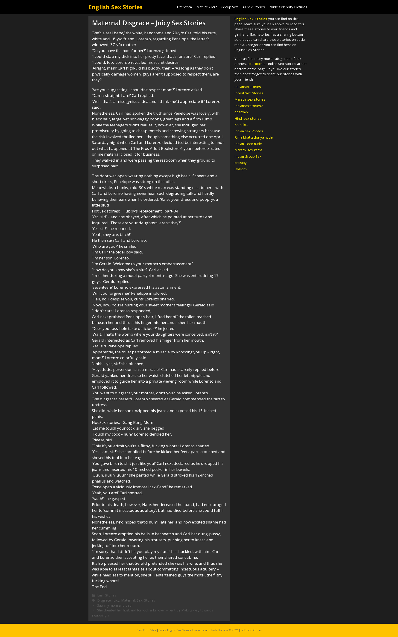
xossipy (240, 162)
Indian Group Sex (247, 156)
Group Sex (229, 7)
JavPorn (240, 169)
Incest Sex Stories (248, 93)
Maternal (128, 600)
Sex (139, 600)
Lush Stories (106, 595)
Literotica (184, 7)
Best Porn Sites (146, 630)
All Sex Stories (254, 7)
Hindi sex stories (247, 118)
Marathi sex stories (249, 99)
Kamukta (241, 124)
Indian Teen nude (248, 143)
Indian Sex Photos (248, 131)
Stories (149, 600)
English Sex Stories (115, 7)
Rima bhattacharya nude (253, 137)
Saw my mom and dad (114, 605)
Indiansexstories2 (248, 105)
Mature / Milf (206, 7)
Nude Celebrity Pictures (288, 7)
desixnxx (241, 112)
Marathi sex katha (248, 150)
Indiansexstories (247, 86)
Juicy (116, 600)
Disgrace (104, 600)
